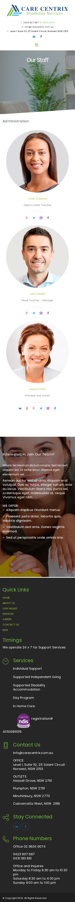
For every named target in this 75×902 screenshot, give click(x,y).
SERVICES (8, 614)
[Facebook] (41, 36)
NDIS (5, 630)
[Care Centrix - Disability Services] (37, 10)
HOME (6, 597)
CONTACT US (11, 624)
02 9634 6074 (47, 22)
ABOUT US (9, 603)
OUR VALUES (10, 608)
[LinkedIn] (34, 36)
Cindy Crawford (37, 198)
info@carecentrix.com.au (39, 26)
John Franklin (37, 294)
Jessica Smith (37, 389)
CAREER (7, 619)
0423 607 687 (31, 22)
